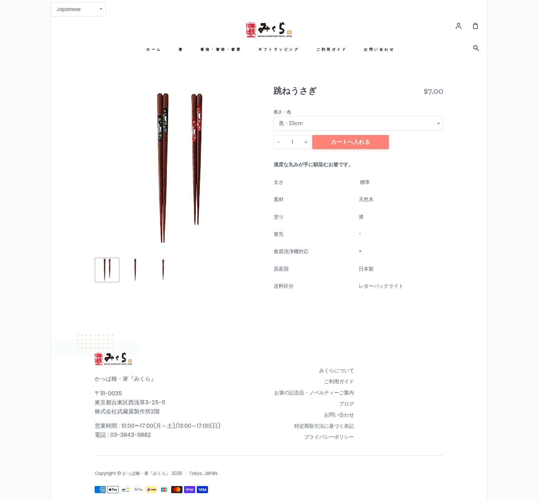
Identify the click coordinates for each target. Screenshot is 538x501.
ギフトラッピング (279, 49)
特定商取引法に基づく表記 (324, 426)
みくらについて (336, 370)
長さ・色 (282, 112)
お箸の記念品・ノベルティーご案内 (314, 392)
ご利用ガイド (331, 49)
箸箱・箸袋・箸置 (221, 49)
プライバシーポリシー (329, 437)
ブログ (346, 403)
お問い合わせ (379, 49)
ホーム (154, 49)
